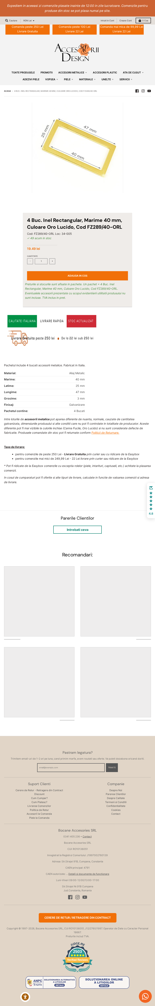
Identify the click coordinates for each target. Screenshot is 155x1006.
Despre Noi (115, 790)
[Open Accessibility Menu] (25, 997)
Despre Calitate (116, 798)
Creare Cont (125, 20)
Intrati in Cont (107, 20)
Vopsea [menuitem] (50, 79)
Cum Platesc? (39, 802)
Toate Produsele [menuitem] (23, 72)
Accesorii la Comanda (39, 813)
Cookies (115, 809)
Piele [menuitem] (67, 79)
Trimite (112, 767)
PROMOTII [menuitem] (46, 72)
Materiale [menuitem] (86, 79)
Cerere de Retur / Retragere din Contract (77, 917)
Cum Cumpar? (39, 798)
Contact (115, 813)
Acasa (7, 91)
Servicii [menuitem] (124, 79)
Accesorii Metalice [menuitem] (71, 72)
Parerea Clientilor (116, 794)
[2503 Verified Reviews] (77, 973)
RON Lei (27, 20)
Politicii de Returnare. (105, 432)
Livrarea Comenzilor (39, 805)
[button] (151, 500)
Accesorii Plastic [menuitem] (105, 72)
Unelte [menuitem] (106, 79)
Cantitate (32, 256)
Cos (145, 20)
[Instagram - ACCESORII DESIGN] (143, 91)
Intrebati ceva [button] (77, 530)
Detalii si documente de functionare (88, 873)
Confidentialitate (115, 805)
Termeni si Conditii (116, 802)
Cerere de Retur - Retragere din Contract (39, 790)
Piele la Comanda (39, 817)
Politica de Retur (39, 809)
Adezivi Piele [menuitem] (31, 79)
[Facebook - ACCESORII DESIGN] (137, 91)
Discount (39, 794)
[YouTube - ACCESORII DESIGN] (149, 91)
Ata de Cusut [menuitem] (132, 72)
